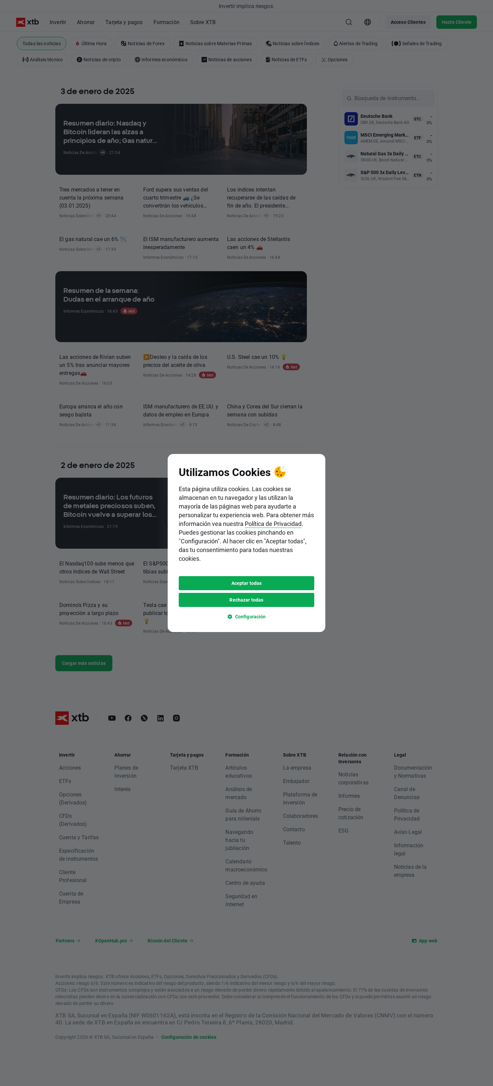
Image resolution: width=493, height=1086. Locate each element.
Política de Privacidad (273, 524)
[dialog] (246, 543)
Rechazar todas (246, 600)
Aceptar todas (246, 583)
